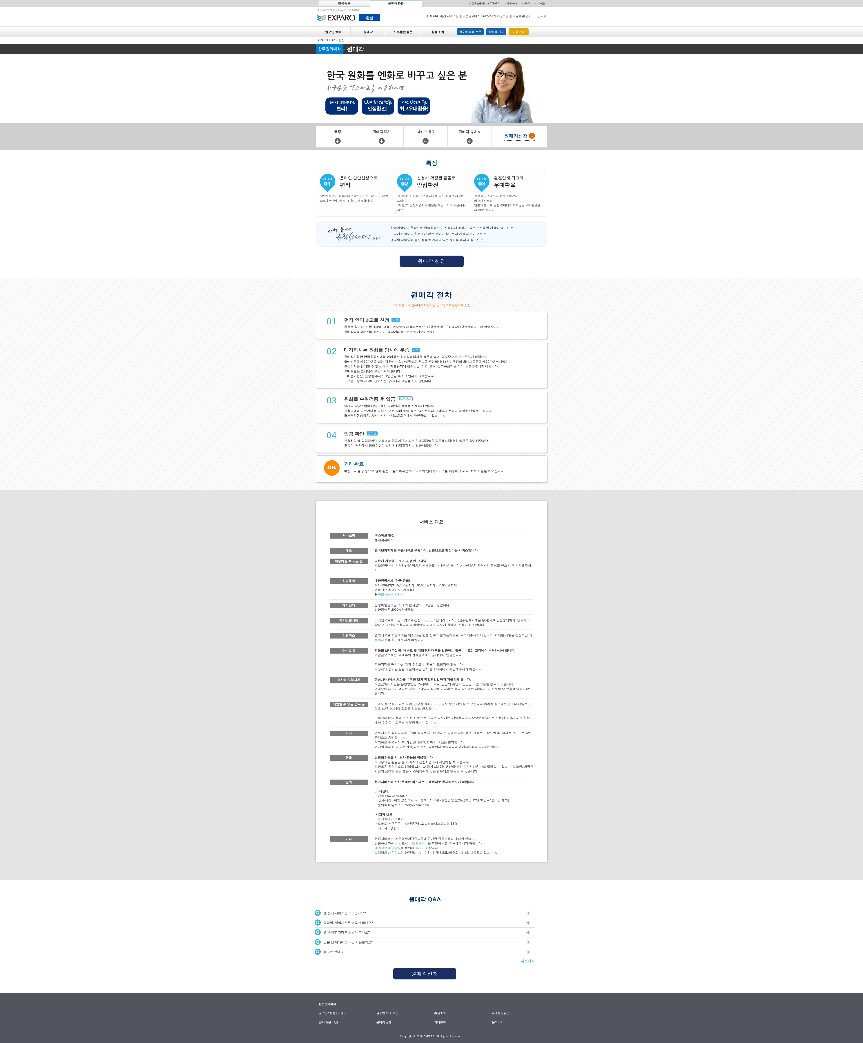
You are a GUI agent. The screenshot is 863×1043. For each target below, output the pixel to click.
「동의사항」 (418, 843)
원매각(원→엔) (328, 1022)
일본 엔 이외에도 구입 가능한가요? (348, 942)
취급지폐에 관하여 (391, 594)
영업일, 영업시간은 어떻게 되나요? (348, 922)
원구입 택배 (333, 32)
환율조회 (438, 32)
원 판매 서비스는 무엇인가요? (345, 913)
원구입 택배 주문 (470, 31)
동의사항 (381, 640)
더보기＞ (527, 961)
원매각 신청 (496, 31)
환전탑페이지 (327, 1004)
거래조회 (519, 31)
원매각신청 (424, 974)
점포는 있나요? (334, 952)
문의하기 (498, 1022)
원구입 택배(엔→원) (332, 1013)
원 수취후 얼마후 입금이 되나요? (347, 932)
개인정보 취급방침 (388, 848)
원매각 (368, 32)
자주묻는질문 (403, 32)
